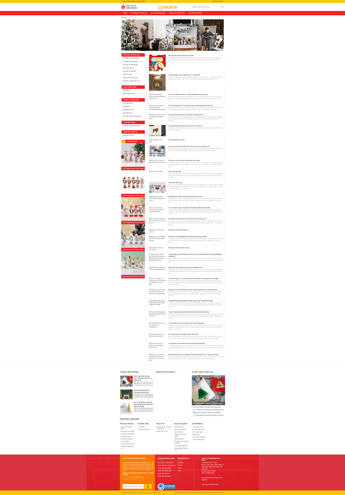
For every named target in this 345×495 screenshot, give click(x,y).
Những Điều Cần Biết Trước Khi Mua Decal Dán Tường (185, 196)
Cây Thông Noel (128, 103)
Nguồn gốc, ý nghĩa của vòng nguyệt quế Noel (207, 412)
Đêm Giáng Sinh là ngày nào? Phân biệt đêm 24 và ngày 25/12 (142, 378)
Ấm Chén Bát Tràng (198, 429)
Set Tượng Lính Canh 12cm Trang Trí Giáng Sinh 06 (138, 195)
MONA (125, 13)
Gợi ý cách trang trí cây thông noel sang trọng (207, 407)
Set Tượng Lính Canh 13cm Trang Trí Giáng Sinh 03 (138, 276)
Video (179, 471)
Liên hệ (180, 465)
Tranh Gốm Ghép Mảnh (199, 437)
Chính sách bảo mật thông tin (167, 465)
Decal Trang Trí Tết (128, 93)
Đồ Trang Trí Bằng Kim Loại (131, 81)
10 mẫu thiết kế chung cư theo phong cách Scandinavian (186, 323)
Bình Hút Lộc (196, 434)
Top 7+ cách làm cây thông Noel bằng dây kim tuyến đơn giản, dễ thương (143, 404)
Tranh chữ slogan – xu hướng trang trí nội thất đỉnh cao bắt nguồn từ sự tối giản (193, 278)
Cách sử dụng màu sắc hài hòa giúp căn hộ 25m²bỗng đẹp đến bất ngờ (190, 105)
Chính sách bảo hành (164, 476)
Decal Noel (126, 90)
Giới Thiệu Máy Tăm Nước (176, 140)
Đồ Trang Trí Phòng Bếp (130, 65)
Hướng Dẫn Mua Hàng (175, 182)
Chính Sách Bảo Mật (174, 171)
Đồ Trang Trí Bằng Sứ (129, 71)
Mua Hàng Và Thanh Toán (165, 463)
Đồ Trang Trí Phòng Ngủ (130, 61)
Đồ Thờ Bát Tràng (198, 432)
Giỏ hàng (214, 1)
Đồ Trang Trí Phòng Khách (131, 58)
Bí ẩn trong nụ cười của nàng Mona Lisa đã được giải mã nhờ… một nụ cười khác (193, 354)
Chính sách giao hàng (164, 468)
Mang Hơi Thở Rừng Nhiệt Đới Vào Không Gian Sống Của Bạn (187, 236)
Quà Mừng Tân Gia (128, 68)
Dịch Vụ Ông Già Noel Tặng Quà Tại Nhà (181, 55)
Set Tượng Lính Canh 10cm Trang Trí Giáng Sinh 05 (138, 222)
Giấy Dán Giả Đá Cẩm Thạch (131, 126)
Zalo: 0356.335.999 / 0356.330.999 (134, 1)
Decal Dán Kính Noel (180, 429)
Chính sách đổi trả (163, 473)
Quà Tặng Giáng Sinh (181, 445)
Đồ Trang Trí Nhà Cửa (139, 13)
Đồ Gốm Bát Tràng (195, 13)
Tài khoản (220, 1)
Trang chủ (124, 17)
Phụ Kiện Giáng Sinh (158, 13)
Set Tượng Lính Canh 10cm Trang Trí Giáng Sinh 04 (138, 249)
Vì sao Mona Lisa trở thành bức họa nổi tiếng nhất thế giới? (186, 343)
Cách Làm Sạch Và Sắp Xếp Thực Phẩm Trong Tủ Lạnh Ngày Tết (188, 146)
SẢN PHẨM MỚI (132, 141)
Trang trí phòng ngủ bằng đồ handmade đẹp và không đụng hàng (188, 312)
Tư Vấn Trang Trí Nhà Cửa (202, 372)
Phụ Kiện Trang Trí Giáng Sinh (132, 116)
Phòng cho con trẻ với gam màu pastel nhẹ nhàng (184, 160)
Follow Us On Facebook (165, 372)
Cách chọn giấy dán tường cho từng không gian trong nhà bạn (187, 94)
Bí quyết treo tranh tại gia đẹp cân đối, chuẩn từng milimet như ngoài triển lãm (192, 290)
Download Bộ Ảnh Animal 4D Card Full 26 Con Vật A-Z (185, 126)
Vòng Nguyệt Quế (128, 110)
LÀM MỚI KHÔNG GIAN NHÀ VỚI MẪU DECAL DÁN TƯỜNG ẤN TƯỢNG (190, 301)
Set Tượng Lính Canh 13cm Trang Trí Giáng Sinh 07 (138, 168)
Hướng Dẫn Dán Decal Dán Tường (178, 248)
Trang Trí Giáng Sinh (177, 13)
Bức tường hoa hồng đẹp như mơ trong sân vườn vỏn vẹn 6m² (187, 219)
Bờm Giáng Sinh (179, 439)
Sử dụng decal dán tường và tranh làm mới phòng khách (185, 115)
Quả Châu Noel (127, 113)
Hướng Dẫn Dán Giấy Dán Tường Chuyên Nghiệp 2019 (185, 267)
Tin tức (180, 468)
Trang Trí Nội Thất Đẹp (129, 372)
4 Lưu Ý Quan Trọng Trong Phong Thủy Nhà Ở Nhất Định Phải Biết (189, 208)
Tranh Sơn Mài (127, 74)
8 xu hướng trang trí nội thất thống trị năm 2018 (183, 334)
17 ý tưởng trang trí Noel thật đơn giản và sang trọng (209, 415)
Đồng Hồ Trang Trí (128, 135)
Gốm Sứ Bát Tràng (198, 427)
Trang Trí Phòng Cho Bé (130, 77)
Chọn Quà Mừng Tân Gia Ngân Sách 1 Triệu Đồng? (184, 75)
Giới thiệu (180, 463)
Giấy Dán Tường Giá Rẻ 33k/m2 (178, 230)
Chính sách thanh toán (164, 471)
